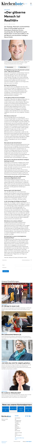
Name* (3, 265)
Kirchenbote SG (5, 409)
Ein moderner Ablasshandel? (11, 393)
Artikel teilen (23, 67)
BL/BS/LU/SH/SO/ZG (13, 408)
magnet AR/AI (21, 409)
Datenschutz (4, 441)
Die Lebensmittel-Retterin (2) (11, 334)
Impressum (4, 442)
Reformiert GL (28, 409)
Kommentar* (4, 267)
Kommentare (10, 67)
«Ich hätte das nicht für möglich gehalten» (16, 363)
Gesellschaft (7, 9)
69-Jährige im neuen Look (10, 306)
